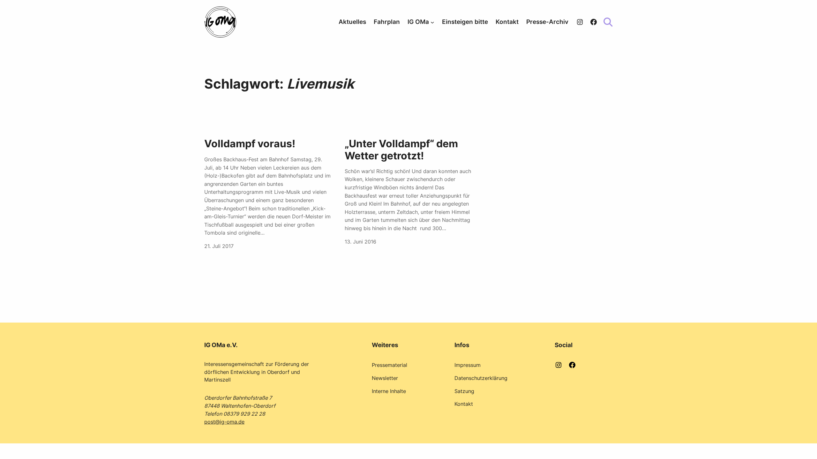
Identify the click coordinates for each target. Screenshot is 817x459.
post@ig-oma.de (224, 422)
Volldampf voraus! (249, 144)
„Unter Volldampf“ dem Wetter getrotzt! (401, 150)
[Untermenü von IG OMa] (432, 22)
